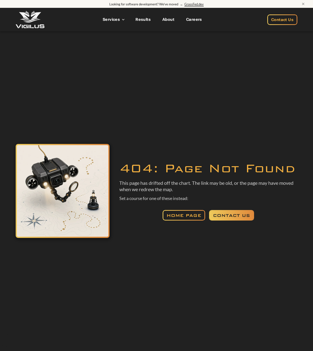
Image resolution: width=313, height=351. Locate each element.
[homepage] (30, 19)
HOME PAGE (184, 215)
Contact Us (282, 19)
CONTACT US (231, 215)
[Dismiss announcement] (303, 4)
